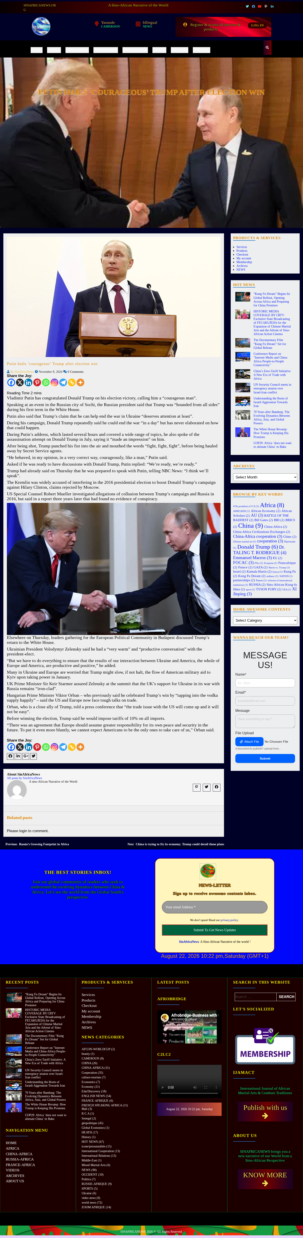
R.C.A (85, 1113)
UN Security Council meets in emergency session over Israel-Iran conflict (272, 388)
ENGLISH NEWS (93, 1096)
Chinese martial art (244, 541)
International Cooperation (98, 1151)
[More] (80, 382)
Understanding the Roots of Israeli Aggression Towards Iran (271, 402)
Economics (88, 1082)
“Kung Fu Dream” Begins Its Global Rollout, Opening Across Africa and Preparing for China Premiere (45, 1000)
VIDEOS (159, 50)
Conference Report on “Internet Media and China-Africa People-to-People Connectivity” (45, 1051)
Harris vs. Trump (279, 567)
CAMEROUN (90, 1058)
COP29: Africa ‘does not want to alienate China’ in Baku (45, 1116)
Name (240, 674)
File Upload (244, 733)
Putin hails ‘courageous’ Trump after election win (52, 363)
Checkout (242, 254)
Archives (242, 266)
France (245, 567)
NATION (286, 576)
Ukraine (87, 1193)
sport (250, 589)
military (272, 576)
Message (242, 710)
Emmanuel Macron (252, 557)
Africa (272, 505)
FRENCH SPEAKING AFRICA (102, 1105)
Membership (244, 262)
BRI (279, 520)
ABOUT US (201, 50)
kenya (278, 572)
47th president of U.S (246, 506)
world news (89, 1202)
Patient (261, 580)
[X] (20, 382)
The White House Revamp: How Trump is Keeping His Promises (271, 433)
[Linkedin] (28, 382)
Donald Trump (257, 547)
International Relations (96, 1155)
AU (257, 515)
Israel (239, 571)
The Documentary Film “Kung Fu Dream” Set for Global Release (270, 343)
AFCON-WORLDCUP (96, 1049)
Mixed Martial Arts (94, 1165)
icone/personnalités (93, 1146)
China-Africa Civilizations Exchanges (261, 532)
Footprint (270, 563)
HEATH (87, 1132)
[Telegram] (63, 382)
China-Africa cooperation (257, 536)
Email (240, 692)
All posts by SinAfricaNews (24, 778)
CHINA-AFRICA (77, 50)
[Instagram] (54, 382)
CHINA (86, 1063)
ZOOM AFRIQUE (93, 1207)
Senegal (86, 1118)
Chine (289, 536)
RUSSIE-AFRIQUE (94, 1184)
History (86, 1137)
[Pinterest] (37, 382)
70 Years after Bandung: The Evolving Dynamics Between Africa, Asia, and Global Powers (45, 1096)
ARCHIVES (179, 50)
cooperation (270, 541)
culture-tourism (91, 1077)
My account (243, 258)
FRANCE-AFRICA (135, 50)
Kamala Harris (259, 571)
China (250, 525)
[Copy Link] (72, 382)
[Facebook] (11, 382)
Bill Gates (263, 520)
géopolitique (89, 1123)
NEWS (240, 269)
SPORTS (87, 1188)
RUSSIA (257, 584)
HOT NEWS (90, 1141)
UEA (286, 589)
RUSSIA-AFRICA (105, 50)
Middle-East (89, 1160)
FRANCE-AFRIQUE (95, 1100)
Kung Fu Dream (252, 576)
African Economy (265, 511)
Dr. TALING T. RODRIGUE (259, 549)
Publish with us (265, 1107)
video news (89, 1198)
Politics (86, 1179)
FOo (259, 563)
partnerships (244, 580)
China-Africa (275, 526)
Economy (88, 1086)
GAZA (261, 567)
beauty (86, 1053)
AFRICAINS (241, 511)
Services (241, 247)
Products (241, 250)
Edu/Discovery (91, 1091)
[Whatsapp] (46, 382)
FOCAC (243, 562)
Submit (265, 758)
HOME (37, 50)
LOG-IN (257, 25)
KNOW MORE (265, 1175)
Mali (84, 1109)
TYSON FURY (268, 589)
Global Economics (93, 1127)
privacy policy (229, 920)
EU (277, 558)
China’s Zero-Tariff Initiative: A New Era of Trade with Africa (272, 374)
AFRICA (54, 50)
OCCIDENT (89, 1174)
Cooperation (89, 1072)
